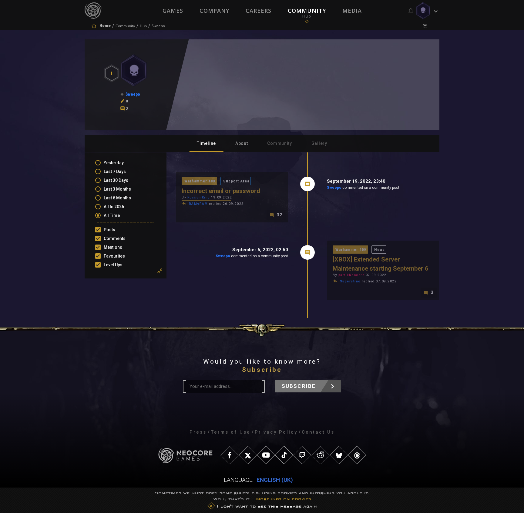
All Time (112, 215)
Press (198, 432)
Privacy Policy (276, 432)
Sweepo (334, 187)
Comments (115, 238)
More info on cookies (283, 499)
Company (214, 10)
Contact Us (318, 432)
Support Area (236, 181)
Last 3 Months (117, 189)
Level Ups (113, 264)
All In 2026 (114, 206)
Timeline (206, 143)
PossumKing (198, 197)
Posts (109, 229)
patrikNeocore (351, 275)
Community (307, 10)
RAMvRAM (198, 203)
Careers (258, 10)
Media (352, 10)
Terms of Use (230, 432)
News (379, 249)
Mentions (113, 247)
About (241, 143)
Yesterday (114, 162)
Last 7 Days (115, 171)
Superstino (350, 281)
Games (173, 10)
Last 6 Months (117, 197)
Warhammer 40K (200, 181)
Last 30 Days (116, 180)
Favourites (114, 256)
